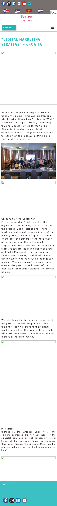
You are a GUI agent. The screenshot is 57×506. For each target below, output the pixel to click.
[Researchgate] (19, 3)
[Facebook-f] (3, 3)
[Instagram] (9, 3)
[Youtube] (24, 3)
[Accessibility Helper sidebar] (53, 13)
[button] (52, 27)
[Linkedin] (14, 3)
